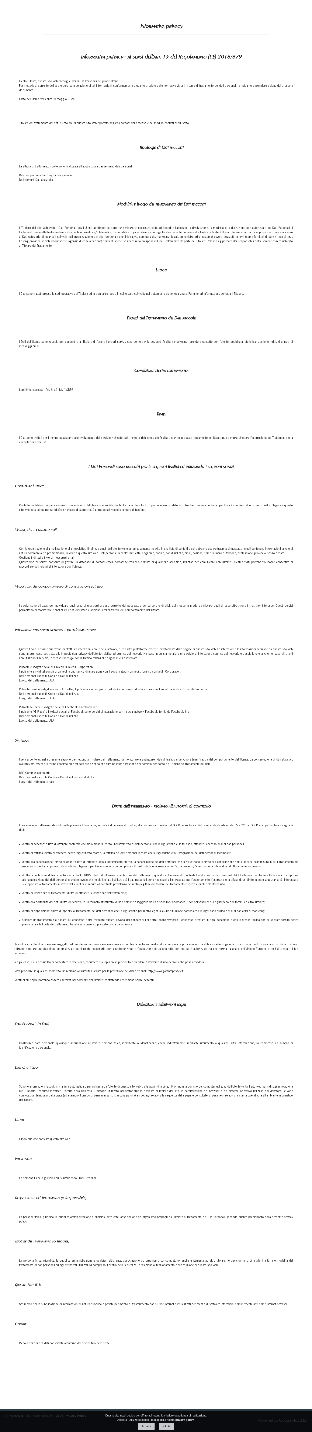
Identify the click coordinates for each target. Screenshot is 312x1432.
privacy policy (184, 1419)
